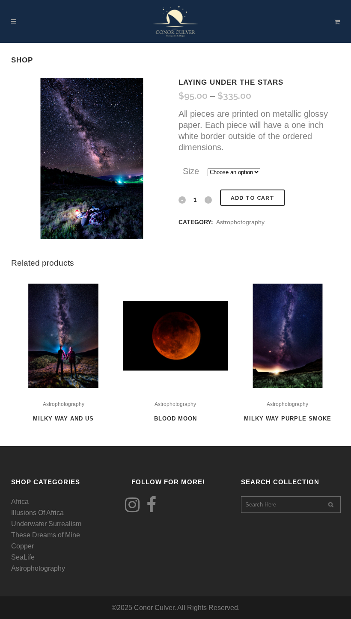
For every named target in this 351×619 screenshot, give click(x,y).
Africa (20, 501)
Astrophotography (240, 222)
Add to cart (252, 198)
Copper (22, 546)
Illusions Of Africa (37, 512)
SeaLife (23, 557)
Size (191, 171)
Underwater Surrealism (46, 523)
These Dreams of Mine (45, 535)
